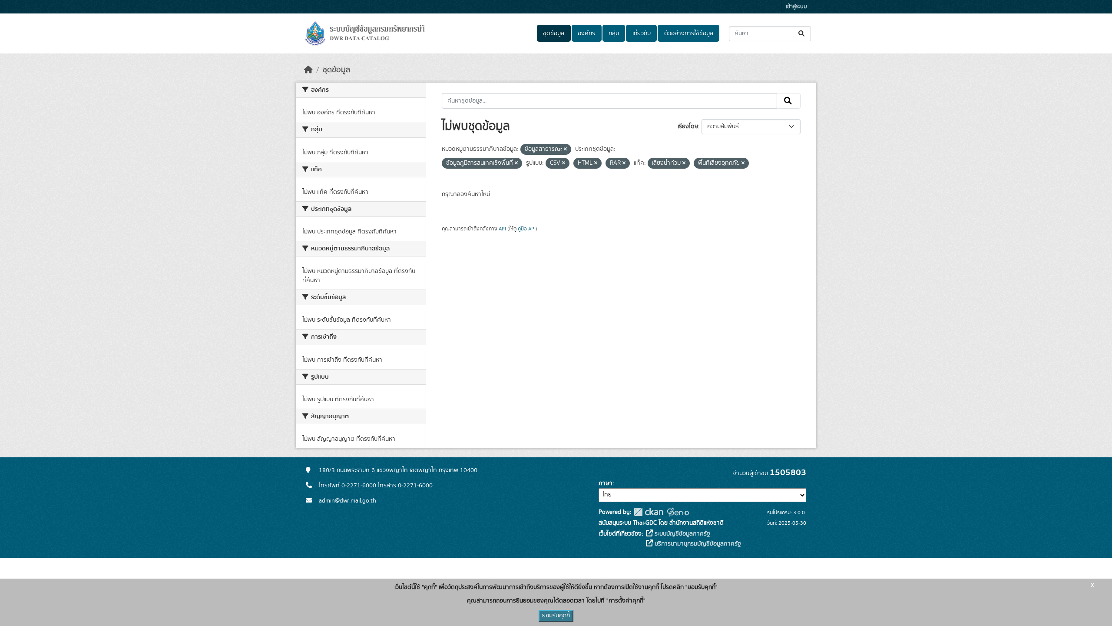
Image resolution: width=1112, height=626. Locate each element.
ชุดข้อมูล (553, 33)
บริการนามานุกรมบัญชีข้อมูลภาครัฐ (697, 543)
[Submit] (802, 33)
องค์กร (586, 33)
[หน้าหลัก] (308, 70)
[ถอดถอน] (565, 149)
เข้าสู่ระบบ (796, 7)
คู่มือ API (527, 229)
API (502, 229)
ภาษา (605, 483)
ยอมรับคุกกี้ (556, 615)
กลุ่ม (614, 33)
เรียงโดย (688, 126)
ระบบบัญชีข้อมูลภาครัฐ (681, 533)
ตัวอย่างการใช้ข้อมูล (688, 33)
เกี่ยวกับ (641, 33)
